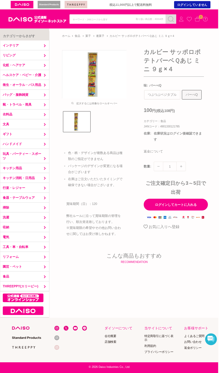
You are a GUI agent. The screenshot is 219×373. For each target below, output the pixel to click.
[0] (197, 19)
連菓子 (100, 35)
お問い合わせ (192, 341)
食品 (77, 35)
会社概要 (110, 335)
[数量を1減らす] (158, 166)
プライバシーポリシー (158, 352)
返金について (153, 151)
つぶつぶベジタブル (162, 94)
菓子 (88, 35)
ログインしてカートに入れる (176, 204)
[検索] (171, 19)
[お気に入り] (189, 19)
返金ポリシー (192, 347)
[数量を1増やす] (181, 166)
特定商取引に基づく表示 (158, 338)
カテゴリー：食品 (155, 121)
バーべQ (192, 94)
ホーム (66, 35)
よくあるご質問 (194, 335)
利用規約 (150, 346)
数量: (147, 166)
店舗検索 (110, 341)
